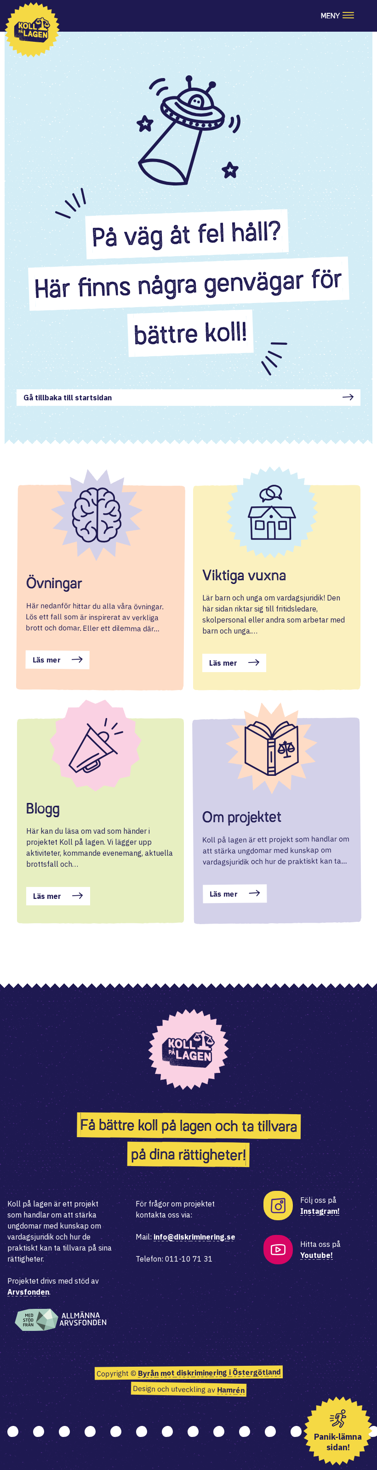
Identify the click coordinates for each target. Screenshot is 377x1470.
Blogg (43, 808)
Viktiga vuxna (244, 575)
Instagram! (320, 1211)
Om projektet (241, 817)
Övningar (54, 583)
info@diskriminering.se (194, 1236)
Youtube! (316, 1255)
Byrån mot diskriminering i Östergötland (208, 1372)
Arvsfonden (28, 1291)
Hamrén (230, 1390)
